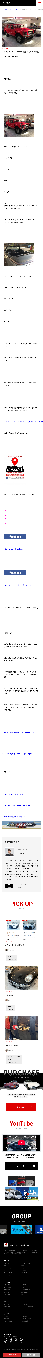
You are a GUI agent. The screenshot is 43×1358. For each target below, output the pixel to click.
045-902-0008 (12, 1355)
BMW (23, 1265)
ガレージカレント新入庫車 (14, 1057)
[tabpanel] (21, 1229)
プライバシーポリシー (27, 1318)
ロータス (24, 1270)
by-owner (6, 1292)
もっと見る (21, 1166)
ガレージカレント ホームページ (15, 794)
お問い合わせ (25, 1316)
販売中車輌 (7, 1285)
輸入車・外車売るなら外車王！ (14, 817)
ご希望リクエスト (26, 1289)
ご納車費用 (7, 1294)
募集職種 (6, 1318)
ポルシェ (6, 1263)
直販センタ (7, 1306)
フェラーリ (24, 1268)
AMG (5, 1265)
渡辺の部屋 (11, 1009)
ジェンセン (7, 1275)
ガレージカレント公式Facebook (15, 549)
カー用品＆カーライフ (27, 1304)
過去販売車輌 (7, 1287)
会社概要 (6, 1316)
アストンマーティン (9, 1273)
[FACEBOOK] (15, 536)
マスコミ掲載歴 (8, 1321)
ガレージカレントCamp (28, 1306)
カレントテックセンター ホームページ (17, 805)
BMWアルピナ (7, 1268)
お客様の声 (7, 1289)
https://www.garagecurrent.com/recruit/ (19, 732)
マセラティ (7, 1270)
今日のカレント (12, 959)
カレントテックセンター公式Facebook (17, 585)
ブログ (16, 9)
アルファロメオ (25, 1273)
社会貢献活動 (25, 1321)
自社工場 (6, 1304)
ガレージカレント (9, 9)
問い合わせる (31, 1355)
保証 (23, 1294)
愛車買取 (24, 1285)
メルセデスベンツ (26, 1263)
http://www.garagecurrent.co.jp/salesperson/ (18, 753)
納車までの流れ (25, 1292)
